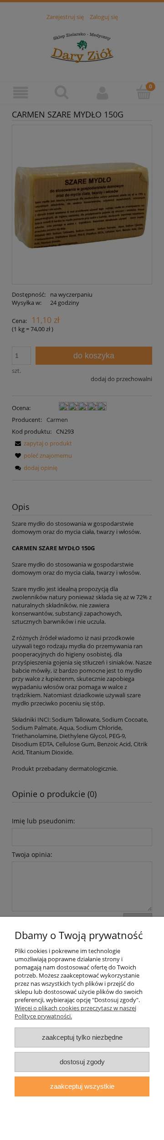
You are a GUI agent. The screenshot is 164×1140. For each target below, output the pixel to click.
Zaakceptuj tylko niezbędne (82, 1037)
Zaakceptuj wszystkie (82, 1086)
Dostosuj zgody (82, 1062)
